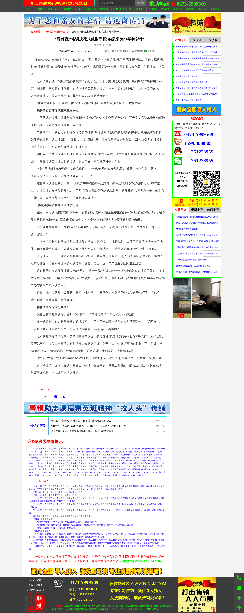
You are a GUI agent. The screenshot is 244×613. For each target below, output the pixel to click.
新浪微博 (139, 51)
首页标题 (35, 31)
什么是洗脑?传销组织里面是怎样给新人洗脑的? (196, 94)
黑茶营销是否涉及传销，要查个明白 (192, 259)
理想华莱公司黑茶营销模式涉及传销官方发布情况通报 (198, 247)
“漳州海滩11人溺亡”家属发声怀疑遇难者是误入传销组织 (80, 430)
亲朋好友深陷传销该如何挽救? (189, 100)
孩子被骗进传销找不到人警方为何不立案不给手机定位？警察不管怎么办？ (198, 52)
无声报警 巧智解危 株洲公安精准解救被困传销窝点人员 (198, 241)
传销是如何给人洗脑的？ (187, 76)
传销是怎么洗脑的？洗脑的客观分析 (191, 82)
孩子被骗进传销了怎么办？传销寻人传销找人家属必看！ (198, 46)
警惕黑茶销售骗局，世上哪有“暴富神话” (193, 266)
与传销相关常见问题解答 (187, 229)
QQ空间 (118, 51)
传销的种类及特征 (55, 31)
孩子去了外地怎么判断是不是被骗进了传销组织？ (197, 58)
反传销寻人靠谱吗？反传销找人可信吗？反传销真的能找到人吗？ (198, 64)
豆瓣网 (151, 51)
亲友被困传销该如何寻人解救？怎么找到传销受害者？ (198, 88)
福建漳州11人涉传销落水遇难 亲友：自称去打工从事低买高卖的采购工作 (88, 419)
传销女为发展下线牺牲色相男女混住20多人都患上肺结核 (198, 217)
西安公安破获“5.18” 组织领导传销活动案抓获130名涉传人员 (198, 235)
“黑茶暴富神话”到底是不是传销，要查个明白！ (196, 253)
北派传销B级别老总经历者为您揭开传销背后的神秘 (198, 223)
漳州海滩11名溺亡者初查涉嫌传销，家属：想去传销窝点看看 (82, 424)
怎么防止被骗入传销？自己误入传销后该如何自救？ (198, 70)
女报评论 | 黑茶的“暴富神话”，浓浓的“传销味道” (197, 272)
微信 (128, 51)
